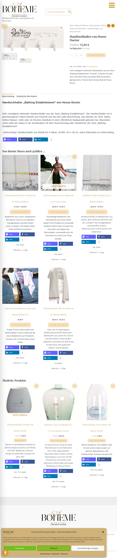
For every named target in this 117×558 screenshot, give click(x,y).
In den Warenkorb (96, 55)
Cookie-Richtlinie (45, 554)
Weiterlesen (20, 440)
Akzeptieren (19, 548)
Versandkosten (92, 66)
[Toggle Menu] (112, 5)
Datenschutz (56, 554)
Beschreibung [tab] (8, 96)
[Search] (70, 12)
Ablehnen (54, 548)
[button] (103, 532)
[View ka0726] (26, 60)
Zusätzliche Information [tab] (26, 96)
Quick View (20, 188)
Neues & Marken (81, 25)
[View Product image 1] (9, 56)
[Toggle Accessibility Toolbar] (5, 552)
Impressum (64, 554)
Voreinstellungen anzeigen (87, 548)
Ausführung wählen (20, 212)
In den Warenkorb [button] (58, 440)
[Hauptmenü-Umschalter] (113, 12)
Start (71, 25)
